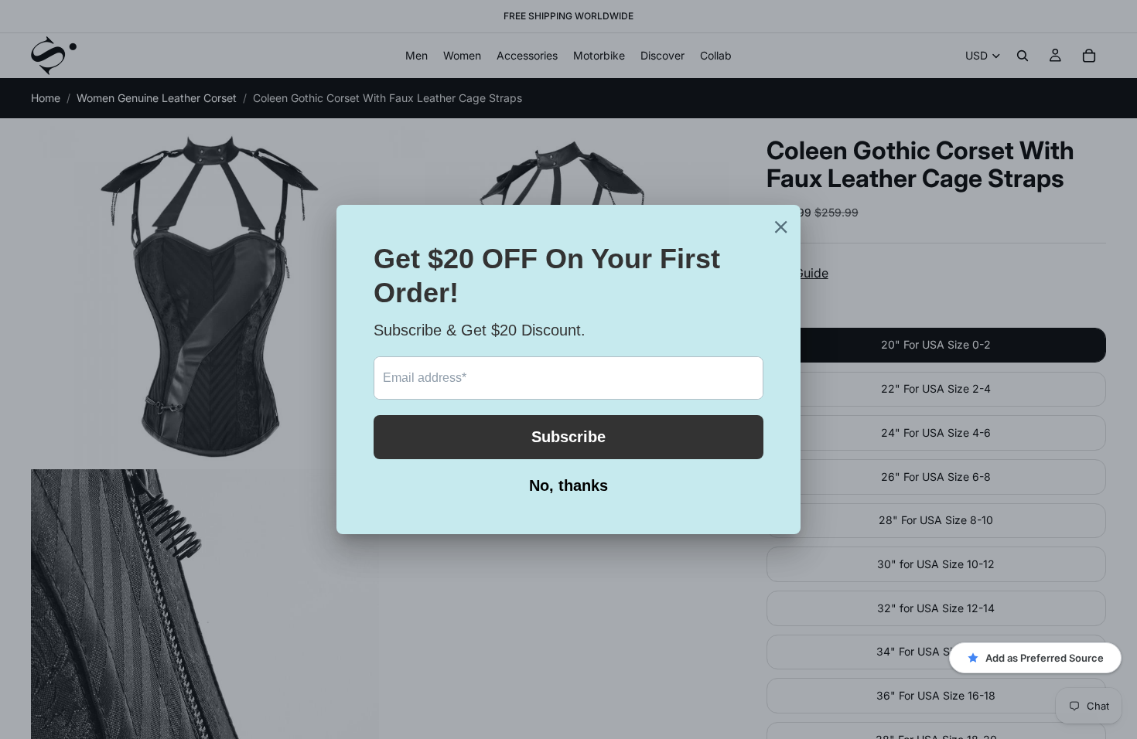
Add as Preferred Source (1044, 658)
